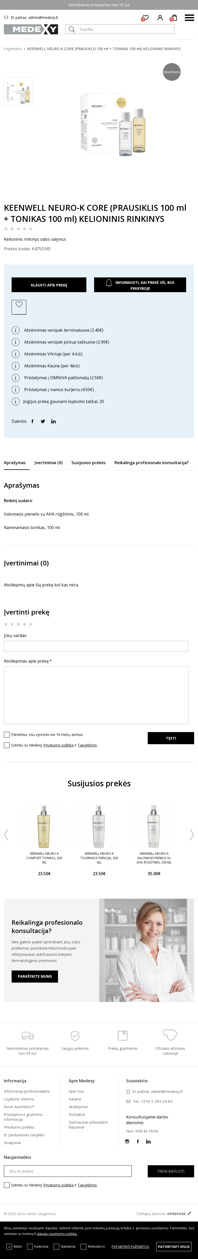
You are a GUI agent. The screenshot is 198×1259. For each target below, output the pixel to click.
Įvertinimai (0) (49, 462)
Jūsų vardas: (15, 635)
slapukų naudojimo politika (57, 1234)
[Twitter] (42, 421)
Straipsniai (12, 1142)
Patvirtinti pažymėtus (130, 1246)
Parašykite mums (35, 976)
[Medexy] (31, 29)
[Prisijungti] (160, 17)
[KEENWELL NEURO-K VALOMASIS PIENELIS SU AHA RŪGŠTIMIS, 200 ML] (154, 826)
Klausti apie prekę (49, 285)
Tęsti (171, 738)
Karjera (75, 1099)
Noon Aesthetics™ (19, 1106)
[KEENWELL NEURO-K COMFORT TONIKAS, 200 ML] (44, 826)
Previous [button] (6, 835)
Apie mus (76, 1091)
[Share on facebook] (32, 421)
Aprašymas (15, 462)
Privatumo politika (58, 745)
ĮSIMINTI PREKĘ (19, 314)
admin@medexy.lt (43, 17)
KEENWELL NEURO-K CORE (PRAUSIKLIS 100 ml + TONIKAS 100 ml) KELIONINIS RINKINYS (104, 48)
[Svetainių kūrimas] (180, 1213)
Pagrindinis (13, 48)
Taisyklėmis (87, 745)
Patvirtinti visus (174, 1246)
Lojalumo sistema (19, 1099)
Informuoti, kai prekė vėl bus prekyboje (144, 285)
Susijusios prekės (88, 462)
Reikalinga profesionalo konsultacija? (151, 462)
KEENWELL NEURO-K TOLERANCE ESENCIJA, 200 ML (99, 858)
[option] (44, 843)
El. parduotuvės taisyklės (24, 1134)
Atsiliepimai (78, 1106)
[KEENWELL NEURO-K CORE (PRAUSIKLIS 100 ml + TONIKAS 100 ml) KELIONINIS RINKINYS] (113, 186)
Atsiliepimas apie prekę (26, 661)
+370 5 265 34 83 (157, 1101)
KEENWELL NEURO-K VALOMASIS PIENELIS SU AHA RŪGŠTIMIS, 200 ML (154, 858)
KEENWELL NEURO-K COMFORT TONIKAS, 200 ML (44, 858)
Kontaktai (77, 1114)
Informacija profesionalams (27, 1091)
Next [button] (192, 835)
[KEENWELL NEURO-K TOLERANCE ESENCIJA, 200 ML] (99, 826)
